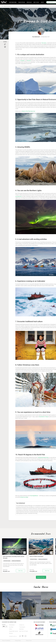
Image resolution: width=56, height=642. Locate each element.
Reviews (11, 633)
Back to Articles (7, 6)
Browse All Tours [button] (41, 577)
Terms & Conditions (6, 640)
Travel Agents (22, 627)
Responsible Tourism (13, 631)
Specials (29, 2)
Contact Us (21, 624)
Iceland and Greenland (16, 560)
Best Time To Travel (23, 631)
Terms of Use (29, 640)
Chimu (10, 629)
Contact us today (24, 497)
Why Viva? (36, 2)
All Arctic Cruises (7, 560)
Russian (29, 60)
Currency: (4, 624)
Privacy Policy (18, 640)
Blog (42, 2)
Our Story (11, 627)
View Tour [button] (20, 570)
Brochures (21, 629)
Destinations (12, 2)
